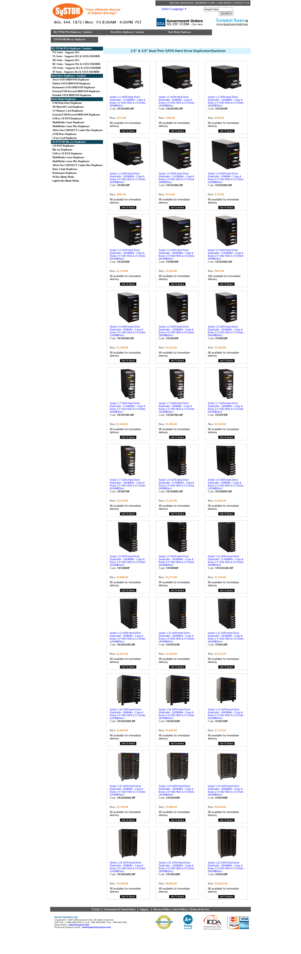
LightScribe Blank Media (65, 180)
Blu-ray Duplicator (61, 149)
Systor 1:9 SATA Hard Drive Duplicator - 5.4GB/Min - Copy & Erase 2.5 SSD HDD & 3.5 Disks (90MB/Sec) (176, 484)
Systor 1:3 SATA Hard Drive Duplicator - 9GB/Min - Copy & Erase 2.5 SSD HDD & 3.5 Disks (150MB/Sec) (225, 178)
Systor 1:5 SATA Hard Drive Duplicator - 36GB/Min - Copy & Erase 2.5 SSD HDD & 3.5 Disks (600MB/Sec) (225, 331)
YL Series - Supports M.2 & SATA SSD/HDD (75, 56)
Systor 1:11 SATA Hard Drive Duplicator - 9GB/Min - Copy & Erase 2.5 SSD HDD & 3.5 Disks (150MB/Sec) (127, 637)
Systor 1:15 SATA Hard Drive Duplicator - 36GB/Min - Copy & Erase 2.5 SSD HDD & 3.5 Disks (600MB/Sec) (225, 714)
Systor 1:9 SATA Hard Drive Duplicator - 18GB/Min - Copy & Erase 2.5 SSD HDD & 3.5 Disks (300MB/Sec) (127, 560)
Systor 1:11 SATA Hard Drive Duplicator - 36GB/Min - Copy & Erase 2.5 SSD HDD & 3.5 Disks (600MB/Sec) (225, 637)
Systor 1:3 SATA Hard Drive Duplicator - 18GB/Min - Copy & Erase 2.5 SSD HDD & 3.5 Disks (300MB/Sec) (127, 254)
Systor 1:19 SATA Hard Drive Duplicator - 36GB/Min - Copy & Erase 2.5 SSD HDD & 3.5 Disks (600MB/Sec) (225, 790)
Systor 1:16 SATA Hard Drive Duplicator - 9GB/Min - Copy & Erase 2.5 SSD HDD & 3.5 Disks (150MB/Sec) (127, 714)
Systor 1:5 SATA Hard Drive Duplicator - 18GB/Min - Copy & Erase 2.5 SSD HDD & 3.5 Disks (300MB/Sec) (176, 331)
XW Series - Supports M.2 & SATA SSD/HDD (76, 68)
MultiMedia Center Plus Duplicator (70, 126)
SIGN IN (174, 3)
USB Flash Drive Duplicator (66, 103)
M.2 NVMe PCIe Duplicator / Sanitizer (71, 48)
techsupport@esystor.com (96, 927)
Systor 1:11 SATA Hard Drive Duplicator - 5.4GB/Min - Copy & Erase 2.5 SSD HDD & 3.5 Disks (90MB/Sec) (225, 560)
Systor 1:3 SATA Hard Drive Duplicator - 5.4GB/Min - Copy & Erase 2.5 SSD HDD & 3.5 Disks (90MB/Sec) (176, 178)
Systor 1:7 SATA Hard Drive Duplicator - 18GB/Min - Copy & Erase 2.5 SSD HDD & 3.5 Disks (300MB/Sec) (225, 407)
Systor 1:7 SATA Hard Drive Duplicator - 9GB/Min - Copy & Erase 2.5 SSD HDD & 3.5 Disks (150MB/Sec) (176, 407)
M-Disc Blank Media (62, 176)
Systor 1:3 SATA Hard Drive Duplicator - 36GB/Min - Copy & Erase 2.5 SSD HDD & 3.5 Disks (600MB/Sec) (176, 254)
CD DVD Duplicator (62, 145)
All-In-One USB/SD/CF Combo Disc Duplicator (77, 130)
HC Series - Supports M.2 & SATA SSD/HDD (75, 64)
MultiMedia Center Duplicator (67, 122)
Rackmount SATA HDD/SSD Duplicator (73, 87)
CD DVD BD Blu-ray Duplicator (68, 141)
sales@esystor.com (78, 924)
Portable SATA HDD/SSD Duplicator (71, 95)
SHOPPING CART (205, 3)
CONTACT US (241, 3)
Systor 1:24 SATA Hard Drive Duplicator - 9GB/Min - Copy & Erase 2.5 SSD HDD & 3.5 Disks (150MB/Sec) (127, 867)
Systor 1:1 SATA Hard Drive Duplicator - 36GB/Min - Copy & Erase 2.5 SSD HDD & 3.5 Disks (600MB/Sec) (127, 178)
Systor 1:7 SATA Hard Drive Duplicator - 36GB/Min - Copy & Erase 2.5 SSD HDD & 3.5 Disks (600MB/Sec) (127, 484)
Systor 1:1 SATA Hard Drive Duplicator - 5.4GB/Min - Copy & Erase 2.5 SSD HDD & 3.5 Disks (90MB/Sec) (127, 101)
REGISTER (187, 3)
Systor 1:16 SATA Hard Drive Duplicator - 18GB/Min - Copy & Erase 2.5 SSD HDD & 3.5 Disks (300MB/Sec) (176, 714)
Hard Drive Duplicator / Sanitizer (68, 75)
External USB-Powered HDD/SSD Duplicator (75, 91)
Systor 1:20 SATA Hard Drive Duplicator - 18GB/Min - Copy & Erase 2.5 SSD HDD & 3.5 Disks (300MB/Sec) (176, 790)
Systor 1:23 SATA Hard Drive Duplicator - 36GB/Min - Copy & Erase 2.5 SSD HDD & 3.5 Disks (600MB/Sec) (225, 867)
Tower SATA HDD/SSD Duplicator (70, 79)
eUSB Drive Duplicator (64, 134)
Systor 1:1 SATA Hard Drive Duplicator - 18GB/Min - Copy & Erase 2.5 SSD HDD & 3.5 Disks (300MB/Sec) (225, 101)
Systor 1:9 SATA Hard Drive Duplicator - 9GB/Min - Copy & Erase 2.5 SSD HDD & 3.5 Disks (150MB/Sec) (225, 484)
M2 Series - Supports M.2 (65, 60)
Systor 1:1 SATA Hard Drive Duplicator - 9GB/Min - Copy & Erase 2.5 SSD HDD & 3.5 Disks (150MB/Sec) (176, 101)
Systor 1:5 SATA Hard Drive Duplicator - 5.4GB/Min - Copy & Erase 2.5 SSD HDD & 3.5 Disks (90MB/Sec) (225, 254)
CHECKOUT (224, 3)
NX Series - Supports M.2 (65, 52)
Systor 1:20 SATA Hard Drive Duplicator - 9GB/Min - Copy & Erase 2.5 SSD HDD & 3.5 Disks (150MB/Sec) (127, 790)
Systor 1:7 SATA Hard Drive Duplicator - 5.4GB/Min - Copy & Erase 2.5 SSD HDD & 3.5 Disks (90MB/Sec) (127, 407)
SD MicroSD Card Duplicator (67, 106)
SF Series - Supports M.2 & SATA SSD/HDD (75, 71)
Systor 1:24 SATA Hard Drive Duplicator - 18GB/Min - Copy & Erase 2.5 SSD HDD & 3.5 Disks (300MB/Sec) (176, 867)
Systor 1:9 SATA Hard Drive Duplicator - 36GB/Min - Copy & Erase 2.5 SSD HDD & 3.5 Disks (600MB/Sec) (176, 560)
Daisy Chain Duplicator (64, 169)
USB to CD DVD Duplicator (66, 118)
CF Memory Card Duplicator (67, 110)
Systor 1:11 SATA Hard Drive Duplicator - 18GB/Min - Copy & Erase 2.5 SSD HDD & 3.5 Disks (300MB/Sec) (176, 637)
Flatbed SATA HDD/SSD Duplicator (71, 83)
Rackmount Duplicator (64, 173)
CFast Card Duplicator (64, 138)
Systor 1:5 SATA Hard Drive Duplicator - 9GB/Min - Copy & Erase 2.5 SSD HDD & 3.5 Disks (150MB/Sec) (127, 331)
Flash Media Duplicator (63, 99)
